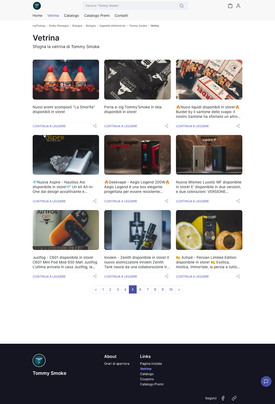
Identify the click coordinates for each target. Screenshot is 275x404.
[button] (94, 127)
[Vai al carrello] (230, 6)
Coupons (147, 379)
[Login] (238, 6)
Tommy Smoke (138, 25)
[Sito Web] (234, 400)
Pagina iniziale (151, 364)
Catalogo (71, 15)
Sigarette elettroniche (112, 25)
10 (171, 289)
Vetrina (145, 369)
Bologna (77, 25)
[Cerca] (182, 6)
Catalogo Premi (151, 384)
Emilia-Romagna (59, 25)
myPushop (39, 25)
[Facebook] (223, 400)
